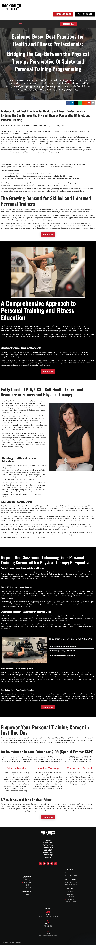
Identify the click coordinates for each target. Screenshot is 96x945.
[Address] (48, 911)
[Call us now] (48, 921)
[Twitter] (51, 863)
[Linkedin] (55, 863)
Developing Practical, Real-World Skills (63, 651)
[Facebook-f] (44, 863)
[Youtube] (40, 863)
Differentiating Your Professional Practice (64, 655)
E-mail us (48, 933)
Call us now (48, 924)
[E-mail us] (48, 931)
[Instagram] (47, 863)
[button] (68, 103)
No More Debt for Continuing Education (64, 646)
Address (48, 914)
